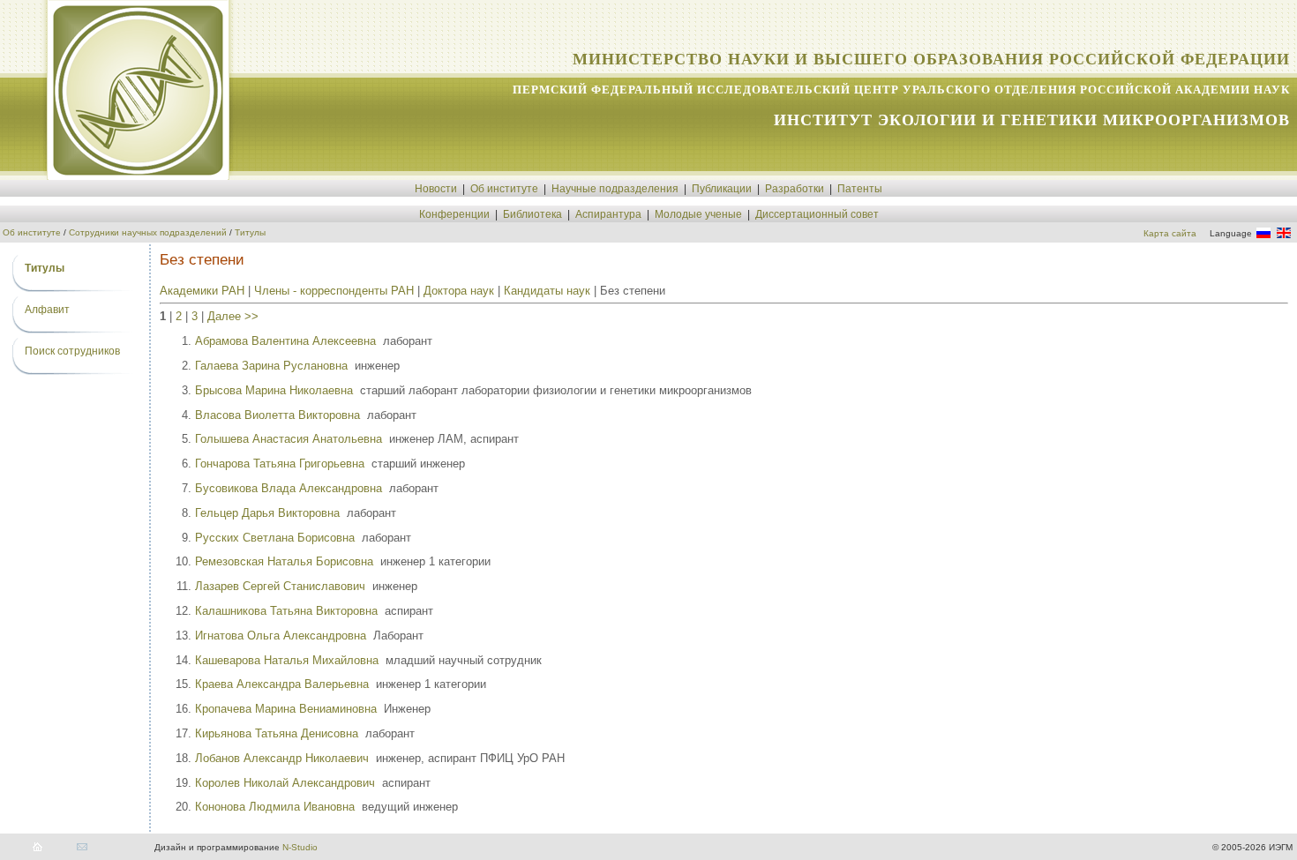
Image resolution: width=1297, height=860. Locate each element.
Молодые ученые (698, 214)
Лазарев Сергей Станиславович (280, 586)
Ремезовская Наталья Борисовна (284, 561)
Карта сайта (1169, 233)
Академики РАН (202, 290)
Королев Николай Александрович (285, 782)
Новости (436, 189)
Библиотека (532, 214)
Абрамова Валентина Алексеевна (285, 341)
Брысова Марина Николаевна (274, 390)
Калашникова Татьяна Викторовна (286, 610)
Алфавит (47, 309)
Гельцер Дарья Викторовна (267, 513)
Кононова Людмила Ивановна (275, 806)
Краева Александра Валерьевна (282, 684)
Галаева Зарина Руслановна (271, 365)
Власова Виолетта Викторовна (277, 415)
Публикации (722, 189)
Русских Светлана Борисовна (275, 537)
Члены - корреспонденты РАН (334, 290)
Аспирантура (608, 214)
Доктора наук (459, 290)
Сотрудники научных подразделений (148, 232)
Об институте (504, 189)
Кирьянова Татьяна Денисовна (276, 733)
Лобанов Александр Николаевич (282, 758)
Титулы (250, 232)
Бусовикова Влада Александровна (288, 488)
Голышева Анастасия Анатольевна (288, 438)
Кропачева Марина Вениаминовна (286, 708)
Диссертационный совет (817, 214)
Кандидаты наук (547, 290)
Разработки (794, 189)
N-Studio (300, 847)
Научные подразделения (614, 189)
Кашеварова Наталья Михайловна (287, 660)
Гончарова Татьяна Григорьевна (279, 463)
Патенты (859, 189)
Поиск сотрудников (72, 351)
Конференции (454, 214)
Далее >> (233, 316)
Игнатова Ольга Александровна (280, 635)
